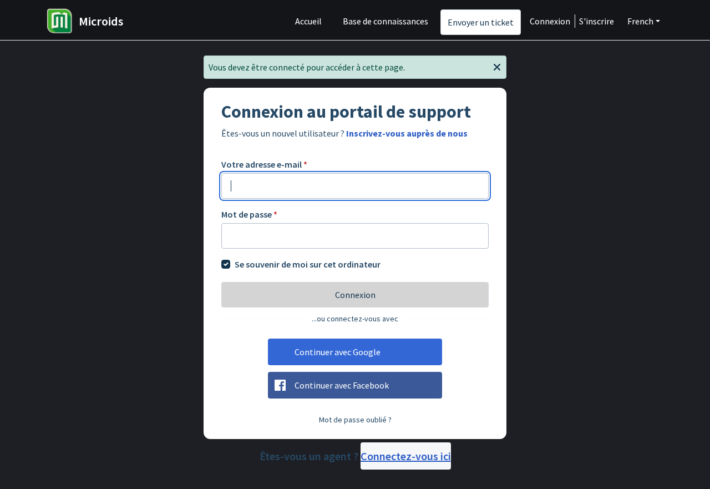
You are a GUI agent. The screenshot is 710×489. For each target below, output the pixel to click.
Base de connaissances (385, 21)
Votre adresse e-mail (264, 164)
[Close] (497, 66)
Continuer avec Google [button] (338, 351)
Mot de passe (249, 214)
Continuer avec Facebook (342, 385)
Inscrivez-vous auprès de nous (407, 133)
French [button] (640, 21)
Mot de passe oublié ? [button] (355, 420)
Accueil (308, 21)
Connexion (550, 21)
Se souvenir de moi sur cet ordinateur (308, 264)
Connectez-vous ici (406, 456)
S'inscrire (596, 21)
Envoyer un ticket (481, 22)
